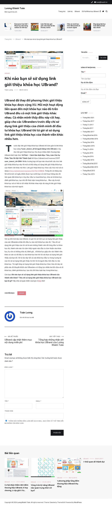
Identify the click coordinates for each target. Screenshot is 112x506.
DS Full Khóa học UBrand (90, 11)
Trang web (9, 411)
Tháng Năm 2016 (89, 146)
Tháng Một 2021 (88, 118)
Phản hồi (57, 433)
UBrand (77, 11)
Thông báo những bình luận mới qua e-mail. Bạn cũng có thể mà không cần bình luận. (34, 422)
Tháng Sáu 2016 (88, 142)
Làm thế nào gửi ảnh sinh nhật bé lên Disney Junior (48, 25)
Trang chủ (61, 11)
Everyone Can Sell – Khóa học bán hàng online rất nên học (21, 25)
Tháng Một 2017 (88, 132)
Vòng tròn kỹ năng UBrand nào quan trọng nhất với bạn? (42, 488)
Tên (7, 401)
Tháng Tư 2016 (88, 149)
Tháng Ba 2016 (88, 153)
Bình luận (9, 367)
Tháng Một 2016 (88, 160)
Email (38, 401)
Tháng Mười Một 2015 (90, 167)
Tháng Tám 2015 (89, 174)
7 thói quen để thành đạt (94, 461)
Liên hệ (70, 11)
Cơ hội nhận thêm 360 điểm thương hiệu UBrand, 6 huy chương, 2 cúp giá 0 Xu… (16, 487)
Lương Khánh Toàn (15, 8)
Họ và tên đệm (87, 82)
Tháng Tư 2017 (88, 125)
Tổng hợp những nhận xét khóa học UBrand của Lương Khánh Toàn (49, 341)
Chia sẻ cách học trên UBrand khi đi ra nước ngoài (73, 25)
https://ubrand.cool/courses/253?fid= (26, 171)
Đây (39, 281)
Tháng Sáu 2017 (88, 121)
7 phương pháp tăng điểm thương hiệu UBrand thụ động (68, 483)
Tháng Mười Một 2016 (90, 139)
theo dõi (60, 421)
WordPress (78, 502)
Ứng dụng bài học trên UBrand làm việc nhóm (99, 25)
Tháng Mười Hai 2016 (90, 135)
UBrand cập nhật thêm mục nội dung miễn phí (18, 340)
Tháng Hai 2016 (88, 156)
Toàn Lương (9, 90)
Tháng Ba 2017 (88, 128)
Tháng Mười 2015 (89, 171)
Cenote (52, 502)
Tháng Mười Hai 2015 (90, 163)
